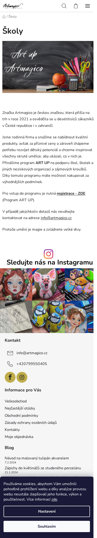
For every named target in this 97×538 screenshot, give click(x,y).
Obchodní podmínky (21, 415)
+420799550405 (31, 363)
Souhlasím (47, 526)
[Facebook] (10, 377)
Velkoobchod (16, 401)
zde (54, 499)
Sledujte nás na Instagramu (50, 262)
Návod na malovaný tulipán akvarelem (37, 458)
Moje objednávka (19, 436)
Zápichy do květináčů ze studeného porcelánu (43, 468)
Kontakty (12, 429)
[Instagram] (21, 377)
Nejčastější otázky (20, 408)
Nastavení (47, 511)
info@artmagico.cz (56, 218)
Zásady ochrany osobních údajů (31, 422)
